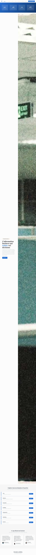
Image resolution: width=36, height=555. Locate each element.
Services (26, 1)
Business (9, 1)
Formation (12, 1)
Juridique (15, 1)
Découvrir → (4, 257)
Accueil (4, 1)
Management (19, 1)
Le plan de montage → (31, 1)
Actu (6, 1)
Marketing (22, 1)
